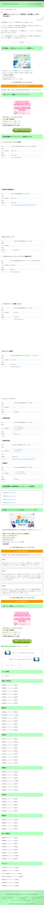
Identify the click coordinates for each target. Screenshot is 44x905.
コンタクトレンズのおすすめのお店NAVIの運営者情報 (22, 898)
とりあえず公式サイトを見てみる (22, 86)
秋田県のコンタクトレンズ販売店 (10, 697)
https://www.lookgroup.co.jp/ (15, 271)
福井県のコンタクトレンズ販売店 (10, 748)
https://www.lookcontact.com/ (16, 157)
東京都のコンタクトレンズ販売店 (10, 712)
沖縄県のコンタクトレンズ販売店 (10, 858)
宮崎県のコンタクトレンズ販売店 (10, 846)
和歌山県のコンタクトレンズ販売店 (10, 781)
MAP (35, 146)
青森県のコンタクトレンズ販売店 (10, 688)
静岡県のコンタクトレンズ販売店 (10, 763)
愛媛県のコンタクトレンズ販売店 (10, 822)
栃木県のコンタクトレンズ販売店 (10, 724)
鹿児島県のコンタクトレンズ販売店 (10, 855)
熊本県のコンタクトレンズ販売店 (10, 852)
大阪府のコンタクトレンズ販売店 (10, 790)
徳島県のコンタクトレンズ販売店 (10, 828)
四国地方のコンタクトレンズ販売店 (10, 879)
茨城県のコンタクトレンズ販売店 (10, 721)
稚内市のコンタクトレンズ (9, 499)
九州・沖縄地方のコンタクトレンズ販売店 (12, 873)
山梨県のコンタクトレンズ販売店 (10, 745)
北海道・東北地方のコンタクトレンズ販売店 (9, 646)
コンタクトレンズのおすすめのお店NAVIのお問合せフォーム (22, 900)
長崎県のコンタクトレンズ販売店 (10, 840)
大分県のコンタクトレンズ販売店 (10, 849)
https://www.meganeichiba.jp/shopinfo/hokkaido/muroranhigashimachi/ (24, 204)
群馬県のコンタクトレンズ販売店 (10, 727)
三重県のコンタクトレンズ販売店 (10, 777)
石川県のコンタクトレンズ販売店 (10, 751)
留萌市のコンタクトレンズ (9, 496)
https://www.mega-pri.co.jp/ (19, 319)
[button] (42, 675)
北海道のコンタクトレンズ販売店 (23, 646)
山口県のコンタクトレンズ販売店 (10, 807)
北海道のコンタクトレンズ (9, 502)
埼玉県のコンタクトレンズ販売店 (10, 718)
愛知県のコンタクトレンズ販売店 (10, 760)
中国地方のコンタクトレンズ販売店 (10, 867)
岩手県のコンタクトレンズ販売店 (10, 691)
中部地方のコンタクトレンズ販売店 (10, 870)
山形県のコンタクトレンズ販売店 (10, 700)
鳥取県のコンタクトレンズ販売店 (10, 804)
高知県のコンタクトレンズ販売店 (10, 819)
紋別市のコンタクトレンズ (9, 492)
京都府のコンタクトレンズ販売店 (10, 771)
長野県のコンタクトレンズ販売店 (10, 742)
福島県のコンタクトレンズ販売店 (10, 703)
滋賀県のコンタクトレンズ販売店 (10, 774)
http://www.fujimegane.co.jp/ (16, 366)
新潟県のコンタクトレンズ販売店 (10, 757)
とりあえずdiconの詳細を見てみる (22, 551)
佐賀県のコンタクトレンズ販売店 (10, 843)
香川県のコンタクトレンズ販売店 (10, 825)
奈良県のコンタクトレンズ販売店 (10, 783)
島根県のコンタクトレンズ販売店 (10, 801)
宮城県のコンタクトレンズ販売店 (10, 694)
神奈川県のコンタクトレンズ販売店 (10, 715)
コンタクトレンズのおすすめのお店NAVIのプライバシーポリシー (7, 898)
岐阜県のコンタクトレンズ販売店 (10, 739)
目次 (21, 42)
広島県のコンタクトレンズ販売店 (10, 810)
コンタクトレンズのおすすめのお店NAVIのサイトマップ (36, 898)
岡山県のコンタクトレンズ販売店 (10, 798)
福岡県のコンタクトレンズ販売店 (10, 837)
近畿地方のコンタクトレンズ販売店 (10, 882)
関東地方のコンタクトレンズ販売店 (10, 885)
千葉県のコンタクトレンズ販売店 (10, 730)
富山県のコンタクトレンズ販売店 (10, 754)
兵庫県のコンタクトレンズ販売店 (10, 786)
